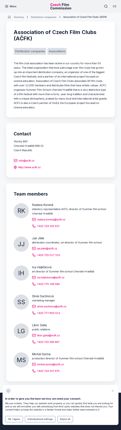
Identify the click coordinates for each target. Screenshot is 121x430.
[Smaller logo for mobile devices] (60, 8)
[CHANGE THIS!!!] (9, 17)
